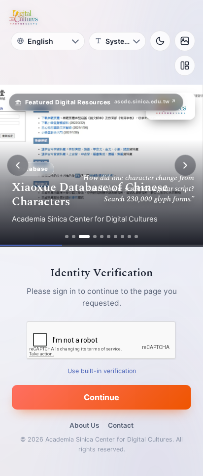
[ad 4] (95, 236)
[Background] (184, 41)
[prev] (18, 165)
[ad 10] (136, 236)
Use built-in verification (102, 371)
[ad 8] (122, 236)
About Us (84, 425)
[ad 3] (84, 236)
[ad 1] (66, 236)
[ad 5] (101, 236)
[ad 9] (129, 236)
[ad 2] (73, 236)
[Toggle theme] (160, 41)
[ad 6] (108, 236)
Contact (121, 425)
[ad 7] (115, 236)
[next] (185, 165)
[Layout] (184, 65)
